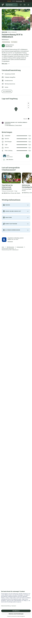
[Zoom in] (28, 103)
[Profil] (28, 5)
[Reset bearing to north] (28, 107)
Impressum (10, 241)
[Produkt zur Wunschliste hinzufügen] (28, 11)
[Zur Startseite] (3, 5)
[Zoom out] (28, 105)
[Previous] (2, 19)
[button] (16, 18)
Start (3, 247)
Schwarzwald (20, 247)
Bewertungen (19, 1)
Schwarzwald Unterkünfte (8, 248)
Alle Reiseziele (10, 247)
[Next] (29, 19)
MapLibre (25, 118)
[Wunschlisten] (20, 5)
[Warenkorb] (24, 5)
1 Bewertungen (8, 46)
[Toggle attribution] (28, 119)
